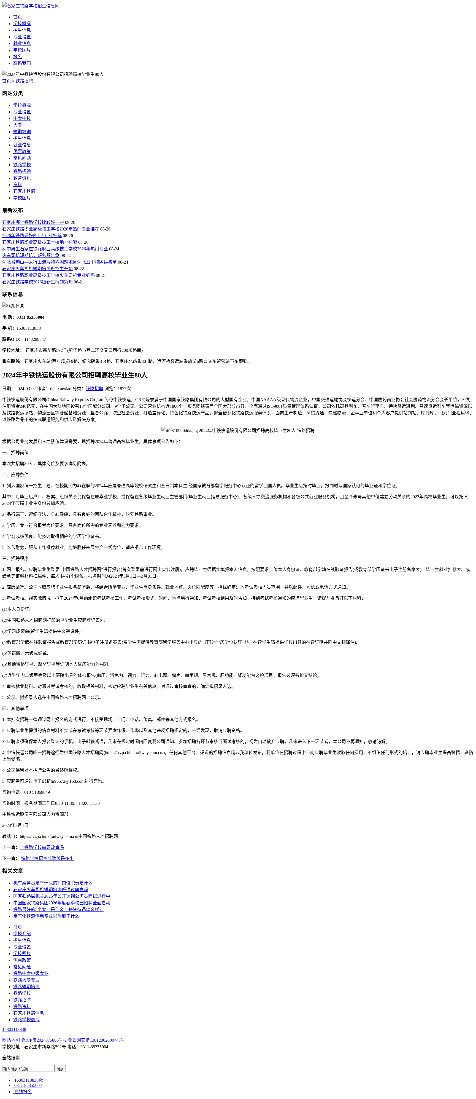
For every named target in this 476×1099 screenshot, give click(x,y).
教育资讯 (22, 178)
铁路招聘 (24, 81)
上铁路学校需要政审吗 (42, 847)
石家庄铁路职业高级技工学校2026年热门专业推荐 (50, 229)
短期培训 (22, 131)
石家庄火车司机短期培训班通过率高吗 (50, 889)
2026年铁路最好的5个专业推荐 (32, 235)
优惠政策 (22, 151)
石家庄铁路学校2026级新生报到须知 (37, 282)
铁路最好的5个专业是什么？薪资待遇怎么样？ (58, 909)
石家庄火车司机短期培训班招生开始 (37, 268)
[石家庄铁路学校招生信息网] (31, 6)
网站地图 (11, 1040)
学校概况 (22, 23)
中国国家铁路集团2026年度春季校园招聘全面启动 (61, 902)
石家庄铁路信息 (28, 1013)
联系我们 (22, 63)
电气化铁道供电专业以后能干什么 (46, 916)
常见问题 (22, 158)
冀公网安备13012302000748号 (96, 1040)
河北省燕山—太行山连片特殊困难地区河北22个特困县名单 (59, 262)
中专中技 (22, 118)
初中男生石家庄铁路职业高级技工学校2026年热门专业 (55, 248)
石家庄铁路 (24, 191)
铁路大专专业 (26, 980)
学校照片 (22, 953)
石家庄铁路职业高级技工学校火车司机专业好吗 (48, 275)
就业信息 (22, 43)
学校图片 (22, 50)
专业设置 (22, 36)
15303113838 (14, 1029)
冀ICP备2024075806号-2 (44, 1040)
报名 (17, 56)
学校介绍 (22, 933)
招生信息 (22, 30)
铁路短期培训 (26, 986)
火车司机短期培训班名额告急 (31, 255)
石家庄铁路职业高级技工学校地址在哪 (39, 242)
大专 (17, 125)
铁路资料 (22, 1006)
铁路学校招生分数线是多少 (47, 858)
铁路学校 (22, 164)
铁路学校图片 (26, 1019)
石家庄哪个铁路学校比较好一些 (33, 222)
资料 (17, 184)
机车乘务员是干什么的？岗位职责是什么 (53, 883)
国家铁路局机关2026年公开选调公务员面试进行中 (61, 896)
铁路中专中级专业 (30, 973)
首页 (17, 17)
